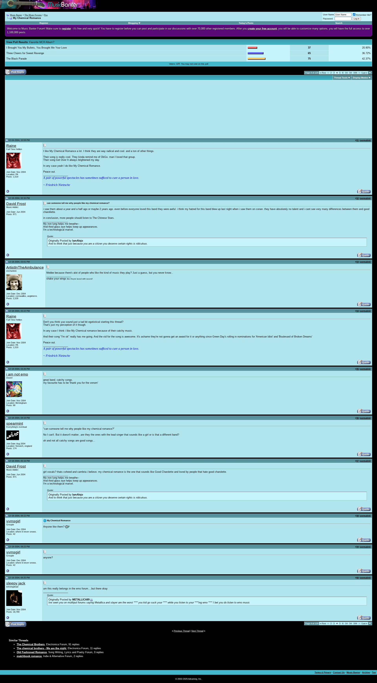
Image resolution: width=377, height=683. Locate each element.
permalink (365, 140)
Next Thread (197, 631)
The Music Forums (33, 15)
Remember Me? (363, 15)
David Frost (16, 204)
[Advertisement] (39, 109)
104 (355, 73)
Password (328, 18)
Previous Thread (182, 631)
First (323, 73)
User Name (328, 14)
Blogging (133, 23)
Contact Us (339, 672)
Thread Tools (341, 77)
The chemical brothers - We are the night (41, 648)
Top (374, 672)
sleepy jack (15, 583)
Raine (11, 146)
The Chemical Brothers (31, 644)
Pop (46, 15)
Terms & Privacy (323, 672)
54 (350, 73)
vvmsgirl (13, 521)
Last (364, 73)
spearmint (14, 423)
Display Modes (360, 77)
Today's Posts (246, 23)
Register (43, 23)
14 (346, 73)
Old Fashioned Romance (32, 652)
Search (338, 23)
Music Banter (16, 15)
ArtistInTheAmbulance (25, 267)
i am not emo (17, 374)
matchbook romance (29, 656)
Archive (366, 672)
